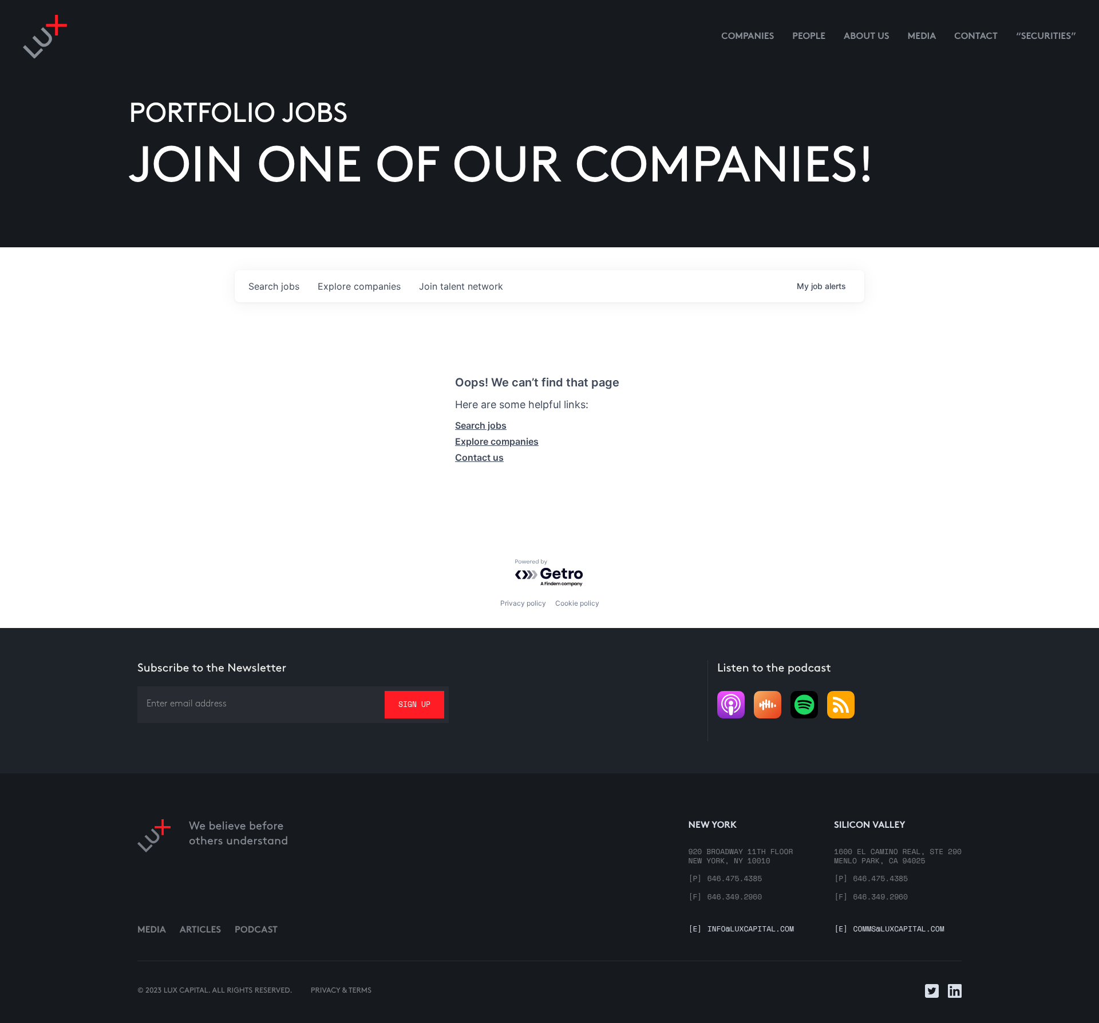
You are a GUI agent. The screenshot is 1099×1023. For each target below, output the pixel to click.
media (922, 37)
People (808, 37)
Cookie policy (577, 603)
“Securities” (1046, 37)
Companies (747, 37)
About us (867, 37)
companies (359, 286)
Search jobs (481, 425)
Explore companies (497, 441)
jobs (273, 286)
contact (976, 37)
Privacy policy (523, 603)
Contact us (479, 457)
